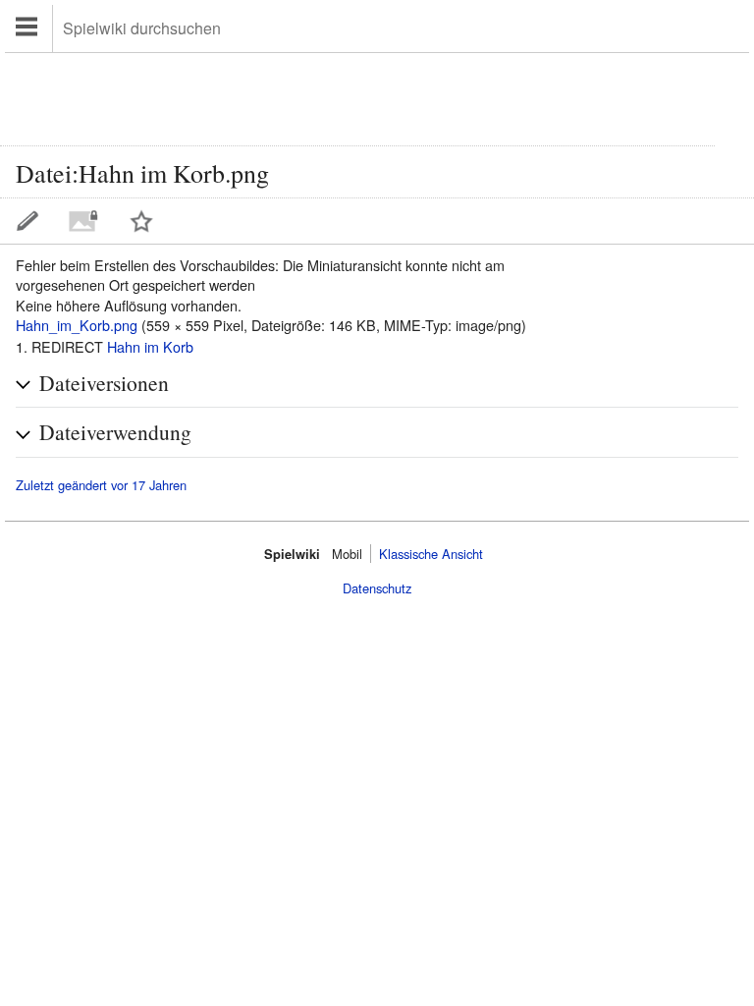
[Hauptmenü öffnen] (29, 28)
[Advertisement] (357, 97)
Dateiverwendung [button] (115, 432)
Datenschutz (377, 588)
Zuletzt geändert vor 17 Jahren (101, 485)
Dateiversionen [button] (104, 382)
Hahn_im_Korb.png (76, 324)
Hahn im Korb (150, 346)
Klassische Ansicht (431, 553)
